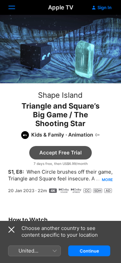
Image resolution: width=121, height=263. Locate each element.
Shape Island (60, 95)
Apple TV (60, 7)
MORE (107, 179)
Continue (89, 251)
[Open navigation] (15, 7)
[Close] (11, 230)
